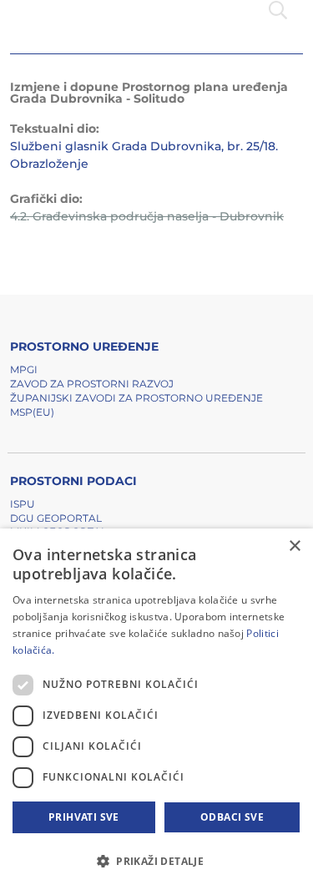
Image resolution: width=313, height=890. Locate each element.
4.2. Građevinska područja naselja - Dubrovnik (147, 216)
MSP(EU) (32, 412)
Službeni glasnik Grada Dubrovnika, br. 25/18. (144, 146)
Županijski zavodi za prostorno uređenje (136, 398)
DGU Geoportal (56, 518)
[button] (156, 861)
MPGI (24, 369)
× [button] (294, 546)
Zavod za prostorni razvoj (92, 383)
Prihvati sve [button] (83, 817)
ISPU (22, 504)
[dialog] (156, 709)
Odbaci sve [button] (232, 817)
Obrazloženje (49, 163)
